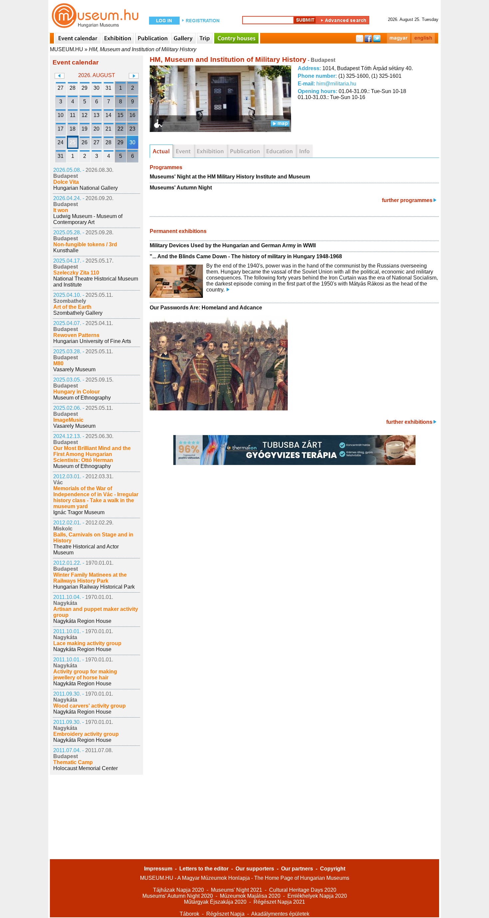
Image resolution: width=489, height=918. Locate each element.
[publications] (245, 151)
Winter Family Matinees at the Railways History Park (90, 578)
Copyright (332, 868)
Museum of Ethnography (82, 398)
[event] (183, 151)
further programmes (407, 200)
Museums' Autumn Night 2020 (177, 896)
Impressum (158, 868)
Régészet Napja (225, 914)
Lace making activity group (87, 643)
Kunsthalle (66, 250)
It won (60, 210)
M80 (58, 363)
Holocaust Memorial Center (85, 768)
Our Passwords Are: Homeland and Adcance (206, 307)
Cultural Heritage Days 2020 (302, 890)
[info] (304, 151)
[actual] (161, 151)
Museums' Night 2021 (236, 890)
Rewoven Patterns (76, 335)
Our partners (297, 868)
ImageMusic (68, 420)
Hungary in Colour (76, 392)
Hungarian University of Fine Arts (92, 341)
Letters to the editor (204, 868)
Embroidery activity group (86, 734)
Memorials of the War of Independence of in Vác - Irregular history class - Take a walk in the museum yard (95, 497)
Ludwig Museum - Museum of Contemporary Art (87, 219)
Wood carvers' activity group (89, 706)
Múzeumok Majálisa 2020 (250, 896)
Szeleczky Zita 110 (76, 273)
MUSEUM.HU (66, 49)
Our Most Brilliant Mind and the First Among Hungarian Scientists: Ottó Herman (92, 454)
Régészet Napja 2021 (279, 902)
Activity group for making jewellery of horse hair (85, 674)
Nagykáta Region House (82, 621)
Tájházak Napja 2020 (178, 890)
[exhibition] (210, 151)
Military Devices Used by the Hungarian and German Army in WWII (233, 245)
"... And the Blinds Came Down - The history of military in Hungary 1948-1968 (246, 256)
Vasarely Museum (74, 369)
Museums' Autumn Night (181, 187)
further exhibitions (409, 422)
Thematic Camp (73, 762)
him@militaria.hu (336, 83)
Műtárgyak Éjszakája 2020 (215, 902)
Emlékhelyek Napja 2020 (317, 896)
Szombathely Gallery (77, 313)
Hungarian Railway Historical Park (94, 587)
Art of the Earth (72, 307)
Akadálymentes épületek (280, 914)
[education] (279, 151)
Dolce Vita (66, 182)
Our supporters (255, 868)
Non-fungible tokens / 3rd (85, 244)
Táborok (189, 914)
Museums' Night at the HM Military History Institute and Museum (230, 176)
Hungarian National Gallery (85, 188)
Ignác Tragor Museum (78, 512)
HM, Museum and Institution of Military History (142, 49)
